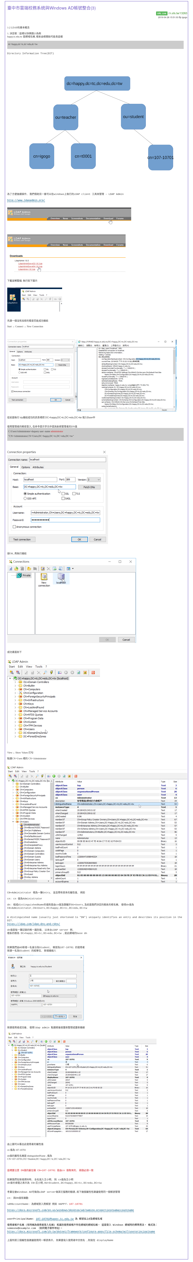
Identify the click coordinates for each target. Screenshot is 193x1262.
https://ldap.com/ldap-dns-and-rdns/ (33, 924)
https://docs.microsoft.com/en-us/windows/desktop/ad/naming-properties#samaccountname (70, 1210)
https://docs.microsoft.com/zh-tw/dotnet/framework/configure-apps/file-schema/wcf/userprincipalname (81, 1231)
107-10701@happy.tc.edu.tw (55, 1219)
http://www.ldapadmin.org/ (26, 200)
